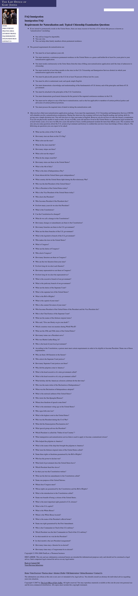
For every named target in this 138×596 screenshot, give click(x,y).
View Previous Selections (34, 565)
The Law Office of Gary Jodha (51, 582)
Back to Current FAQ (32, 563)
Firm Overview (35, 573)
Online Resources (86, 573)
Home (27, 573)
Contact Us (98, 573)
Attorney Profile (59, 573)
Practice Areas (47, 573)
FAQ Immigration (72, 573)
